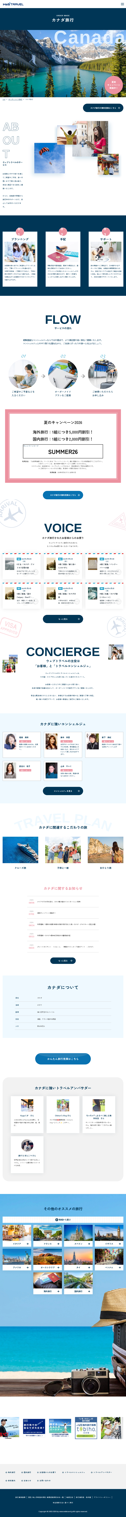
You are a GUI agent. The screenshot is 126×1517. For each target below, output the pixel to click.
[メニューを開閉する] (122, 4)
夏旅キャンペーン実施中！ (113, 84)
